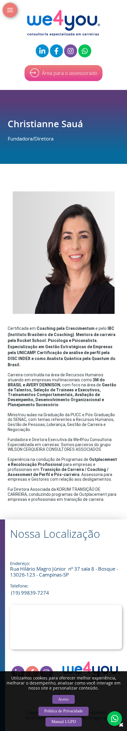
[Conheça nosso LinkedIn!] (42, 50)
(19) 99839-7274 (30, 592)
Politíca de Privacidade (63, 711)
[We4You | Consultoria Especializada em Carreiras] (63, 23)
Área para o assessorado (69, 73)
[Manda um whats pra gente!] (84, 50)
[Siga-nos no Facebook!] (56, 50)
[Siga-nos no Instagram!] (70, 50)
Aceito (63, 699)
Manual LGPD (63, 721)
